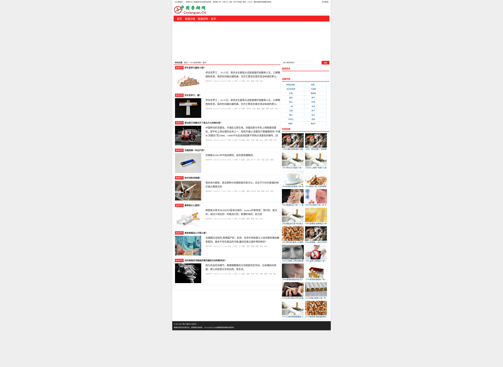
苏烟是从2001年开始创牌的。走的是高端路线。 (230, 155)
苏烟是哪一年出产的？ (195, 150)
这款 (257, 81)
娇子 (315, 111)
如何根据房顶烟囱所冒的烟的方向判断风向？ (205, 260)
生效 (252, 140)
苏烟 (248, 160)
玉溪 (315, 106)
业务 (274, 140)
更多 (213, 18)
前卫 (257, 219)
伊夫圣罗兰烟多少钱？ (195, 68)
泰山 (293, 102)
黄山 (293, 115)
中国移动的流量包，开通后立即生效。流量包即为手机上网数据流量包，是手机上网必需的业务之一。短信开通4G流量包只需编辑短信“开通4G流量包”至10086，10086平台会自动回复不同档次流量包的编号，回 (243, 131)
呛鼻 (252, 81)
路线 (272, 160)
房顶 (252, 274)
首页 (179, 18)
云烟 (293, 111)
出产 (258, 160)
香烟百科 (203, 18)
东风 (270, 274)
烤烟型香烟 (293, 85)
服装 (263, 109)
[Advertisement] (251, 41)
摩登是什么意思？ (193, 205)
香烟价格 (190, 18)
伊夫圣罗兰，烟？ (193, 95)
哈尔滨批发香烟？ (193, 178)
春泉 (248, 246)
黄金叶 (315, 124)
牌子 (315, 98)
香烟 (248, 191)
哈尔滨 (253, 191)
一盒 (293, 106)
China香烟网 (178, 2)
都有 (263, 191)
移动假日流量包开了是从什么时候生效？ (203, 123)
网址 (258, 109)
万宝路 (315, 89)
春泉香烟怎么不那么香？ (196, 233)
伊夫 (248, 81)
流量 (257, 140)
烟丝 (261, 246)
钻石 (315, 115)
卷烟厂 (293, 124)
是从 (261, 81)
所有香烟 (325, 2)
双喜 (315, 119)
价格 (293, 93)
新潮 (252, 219)
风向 (257, 274)
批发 (258, 191)
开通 (270, 140)
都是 (257, 246)
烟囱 (248, 274)
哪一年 (253, 160)
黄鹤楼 (315, 93)
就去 (272, 191)
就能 (265, 274)
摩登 (248, 219)
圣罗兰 (249, 109)
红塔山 (293, 119)
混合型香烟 (293, 89)
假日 (248, 140)
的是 (263, 160)
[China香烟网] (191, 9)
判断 (261, 274)
